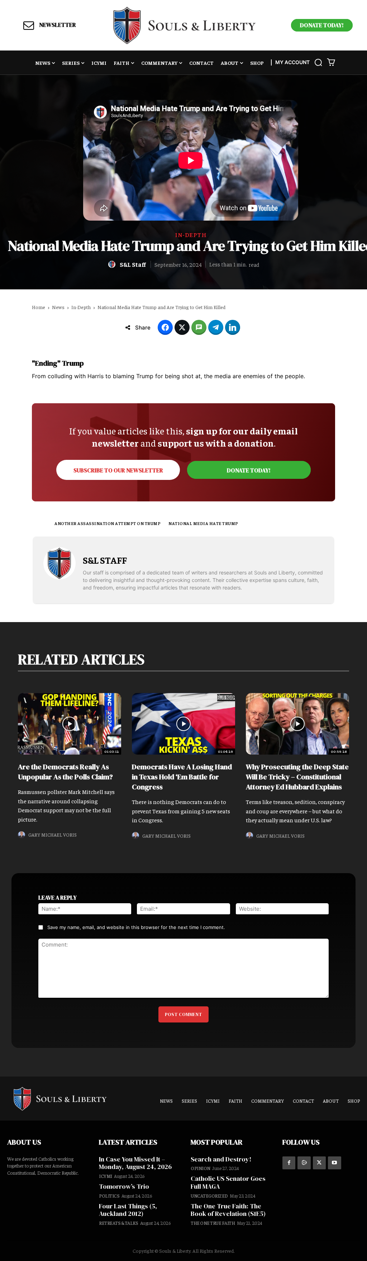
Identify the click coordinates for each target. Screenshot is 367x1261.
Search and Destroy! (221, 1159)
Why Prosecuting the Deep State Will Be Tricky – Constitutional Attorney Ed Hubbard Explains (297, 777)
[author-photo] (22, 835)
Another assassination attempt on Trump (107, 523)
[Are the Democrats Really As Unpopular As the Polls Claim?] (69, 724)
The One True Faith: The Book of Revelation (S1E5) (228, 1210)
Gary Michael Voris (52, 835)
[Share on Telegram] (215, 327)
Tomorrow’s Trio (124, 1186)
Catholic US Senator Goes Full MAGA (228, 1182)
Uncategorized (209, 1196)
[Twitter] (319, 1162)
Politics (109, 1196)
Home (38, 307)
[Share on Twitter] (182, 327)
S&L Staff (133, 264)
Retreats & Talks (118, 1223)
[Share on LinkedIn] (232, 327)
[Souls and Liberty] (184, 25)
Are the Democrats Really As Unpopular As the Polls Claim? (65, 772)
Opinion (200, 1168)
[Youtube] (334, 1162)
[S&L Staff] (113, 264)
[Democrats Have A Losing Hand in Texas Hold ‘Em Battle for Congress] (183, 724)
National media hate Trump (203, 523)
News (58, 307)
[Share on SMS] (198, 327)
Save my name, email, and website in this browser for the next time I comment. (136, 927)
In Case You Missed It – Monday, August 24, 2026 (135, 1163)
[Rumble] (303, 1162)
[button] (318, 62)
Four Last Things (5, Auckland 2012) (128, 1210)
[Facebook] (288, 1162)
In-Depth (190, 235)
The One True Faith (213, 1223)
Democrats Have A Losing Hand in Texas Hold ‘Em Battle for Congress (182, 777)
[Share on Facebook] (165, 327)
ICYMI (105, 1176)
